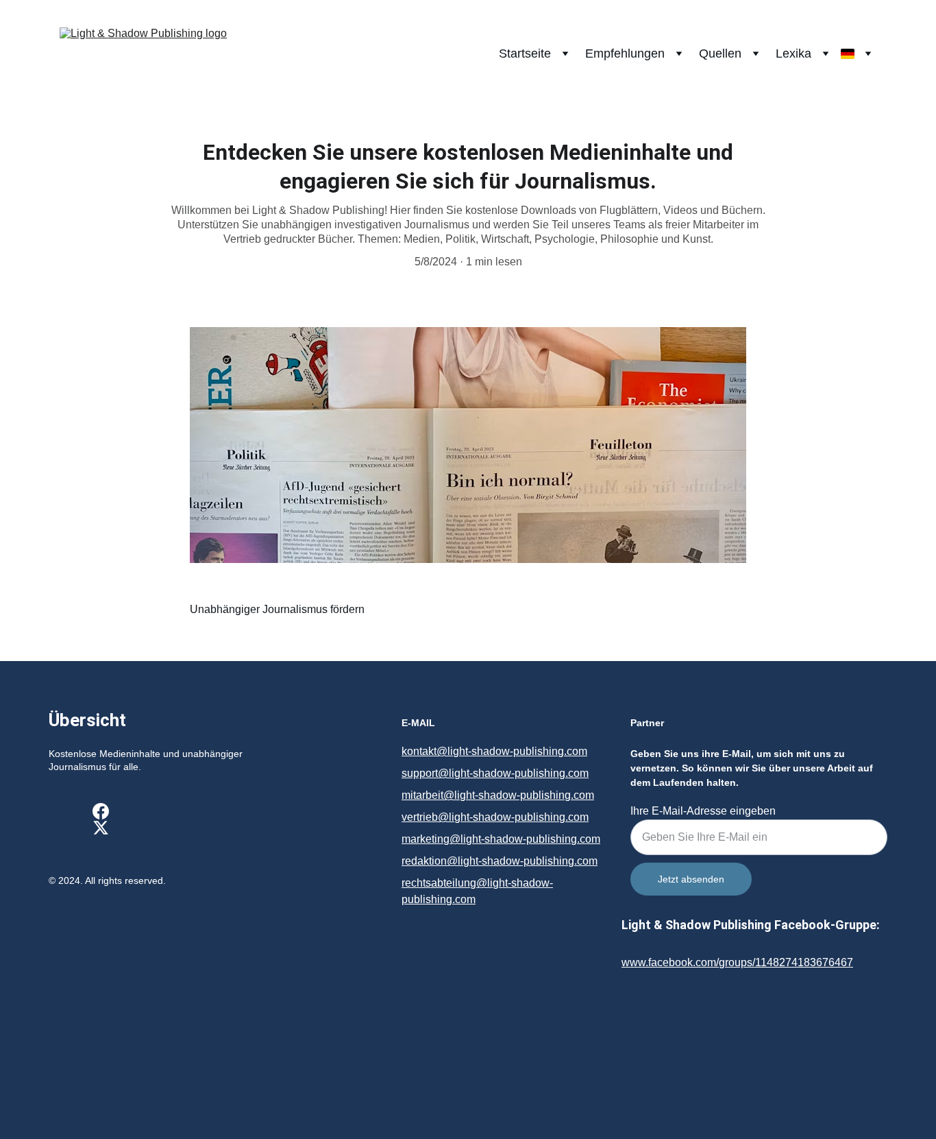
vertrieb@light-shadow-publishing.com (495, 817)
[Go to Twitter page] (101, 827)
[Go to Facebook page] (101, 811)
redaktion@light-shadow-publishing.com (500, 861)
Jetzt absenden (691, 879)
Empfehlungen (625, 53)
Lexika (793, 53)
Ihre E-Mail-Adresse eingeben (703, 811)
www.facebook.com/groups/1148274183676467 (737, 962)
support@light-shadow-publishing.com (495, 773)
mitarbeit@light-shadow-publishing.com (498, 795)
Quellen (720, 53)
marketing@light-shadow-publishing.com (501, 839)
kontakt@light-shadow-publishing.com (494, 751)
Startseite (525, 53)
